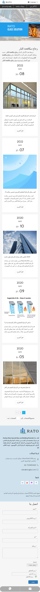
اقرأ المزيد (20, 131)
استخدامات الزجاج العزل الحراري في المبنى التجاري (20, 116)
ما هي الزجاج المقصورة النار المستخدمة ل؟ (17, 322)
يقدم (33, 582)
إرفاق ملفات (32, 565)
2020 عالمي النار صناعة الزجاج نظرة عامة (17, 257)
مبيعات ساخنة (20, 6)
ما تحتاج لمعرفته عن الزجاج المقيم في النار (17, 387)
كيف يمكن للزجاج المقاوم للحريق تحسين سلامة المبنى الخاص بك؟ (20, 192)
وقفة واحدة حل (6, 6)
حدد (8, 418)
